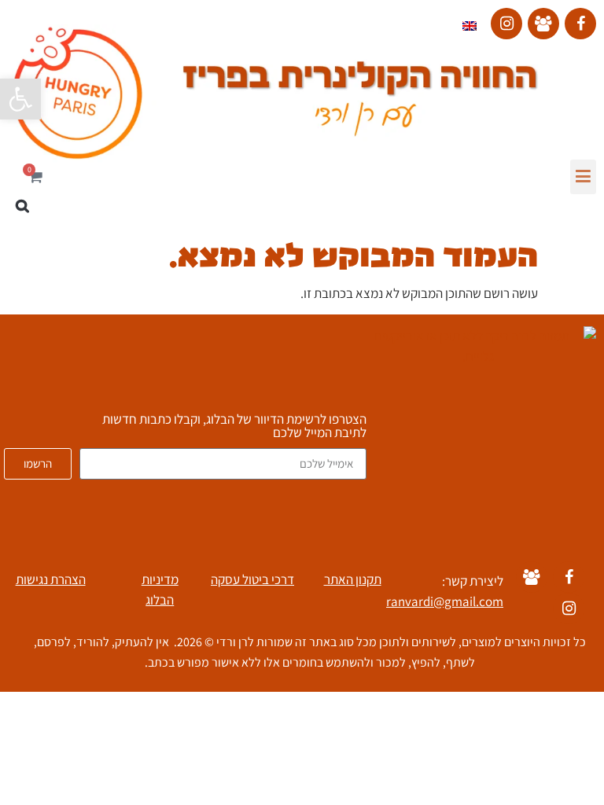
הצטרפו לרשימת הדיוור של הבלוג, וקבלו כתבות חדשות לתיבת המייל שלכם (234, 427)
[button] (583, 177)
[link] (20, 99)
